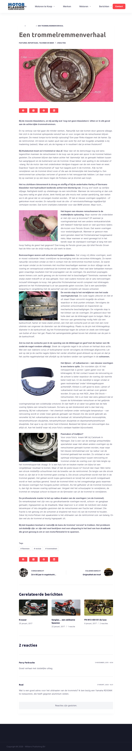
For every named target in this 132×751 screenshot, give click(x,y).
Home (23, 6)
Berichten (104, 6)
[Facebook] (23, 110)
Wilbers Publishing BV (35, 746)
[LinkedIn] (54, 110)
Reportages (33, 43)
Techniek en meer (46, 43)
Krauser (23, 619)
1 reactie (71, 626)
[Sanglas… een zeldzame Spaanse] (66, 608)
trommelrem (51, 548)
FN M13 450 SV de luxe (95, 619)
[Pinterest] (44, 110)
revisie (37, 548)
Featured (23, 43)
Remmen (25, 548)
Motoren (83, 6)
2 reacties (61, 43)
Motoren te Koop (43, 6)
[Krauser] (33, 608)
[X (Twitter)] (33, 110)
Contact (119, 6)
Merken (67, 6)
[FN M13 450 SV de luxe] (98, 608)
